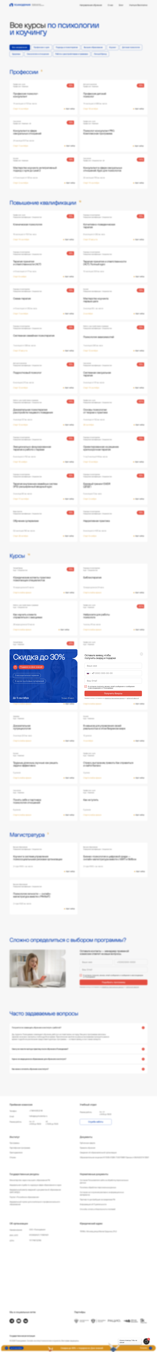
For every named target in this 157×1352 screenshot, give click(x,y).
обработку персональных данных (115, 698)
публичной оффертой (133, 698)
